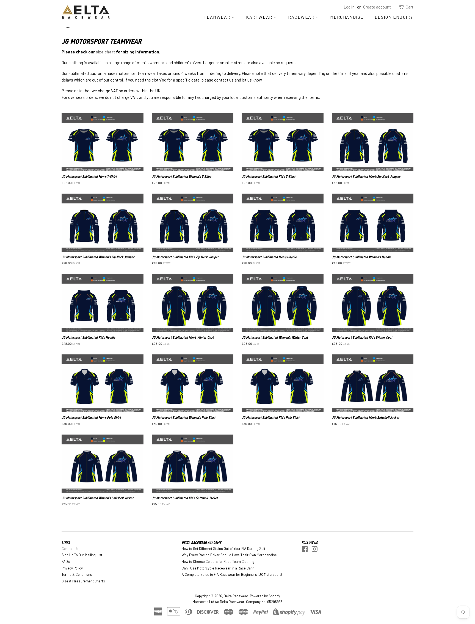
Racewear (302, 17)
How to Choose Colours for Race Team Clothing (218, 561)
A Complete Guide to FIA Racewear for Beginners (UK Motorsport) (232, 574)
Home (66, 27)
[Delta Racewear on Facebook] (305, 550)
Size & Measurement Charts (83, 581)
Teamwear (217, 17)
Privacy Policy (72, 568)
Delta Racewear (236, 596)
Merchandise (347, 17)
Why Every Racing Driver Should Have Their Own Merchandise (229, 555)
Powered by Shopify (265, 596)
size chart (105, 51)
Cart (409, 6)
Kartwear (260, 17)
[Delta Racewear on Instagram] (314, 550)
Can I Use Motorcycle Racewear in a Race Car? (218, 568)
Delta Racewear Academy (201, 542)
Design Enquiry (394, 17)
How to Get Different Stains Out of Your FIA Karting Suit (223, 548)
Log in (349, 6)
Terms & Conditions (77, 574)
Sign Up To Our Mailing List (82, 555)
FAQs (66, 561)
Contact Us (70, 548)
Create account (377, 6)
